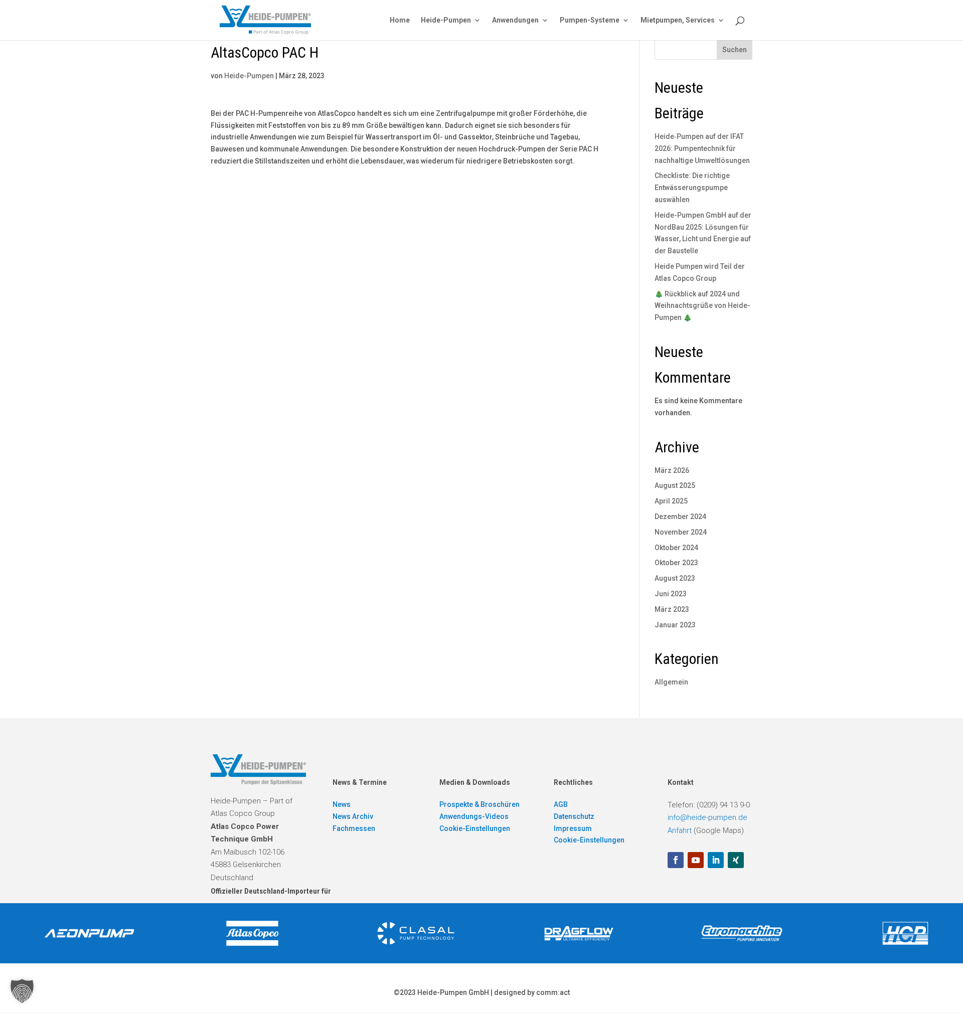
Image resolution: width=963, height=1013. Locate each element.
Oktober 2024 (676, 548)
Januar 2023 (675, 625)
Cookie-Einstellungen (474, 828)
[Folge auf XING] (736, 860)
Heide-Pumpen (446, 20)
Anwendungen (515, 20)
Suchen (734, 50)
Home (400, 20)
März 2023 (672, 609)
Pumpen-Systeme (589, 20)
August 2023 (675, 578)
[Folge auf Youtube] (696, 860)
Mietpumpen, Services (677, 20)
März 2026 (672, 470)
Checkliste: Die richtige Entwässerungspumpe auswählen (692, 188)
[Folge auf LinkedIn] (716, 860)
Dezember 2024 (680, 517)
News (342, 804)
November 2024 (681, 532)
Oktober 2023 (676, 563)
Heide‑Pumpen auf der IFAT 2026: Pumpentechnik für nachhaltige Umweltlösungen (702, 148)
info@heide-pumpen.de (707, 817)
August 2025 (675, 485)
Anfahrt (680, 830)
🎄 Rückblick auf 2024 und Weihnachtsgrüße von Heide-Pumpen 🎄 (702, 306)
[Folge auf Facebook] (676, 860)
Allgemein (671, 682)
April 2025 (671, 501)
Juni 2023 (671, 594)
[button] (22, 991)
